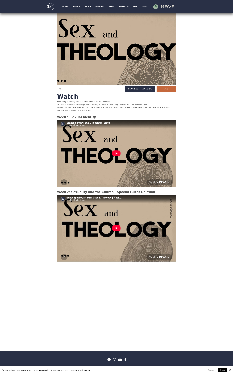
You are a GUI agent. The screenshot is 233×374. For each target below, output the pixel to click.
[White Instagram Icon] (114, 360)
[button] (65, 6)
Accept (222, 370)
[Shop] (155, 6)
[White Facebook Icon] (125, 360)
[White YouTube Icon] (120, 360)
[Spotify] (109, 360)
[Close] (230, 370)
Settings (211, 370)
